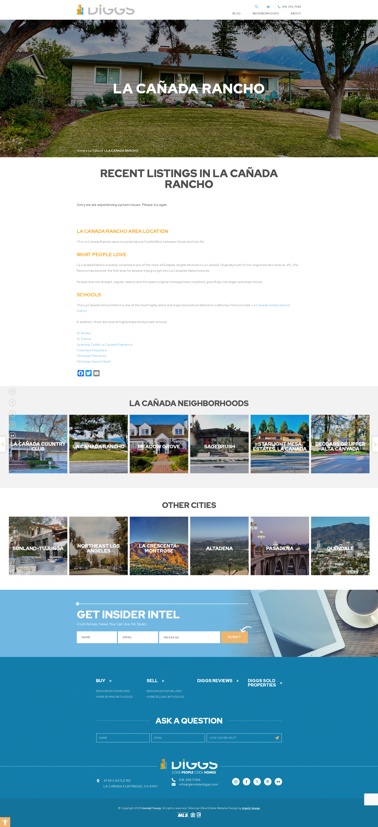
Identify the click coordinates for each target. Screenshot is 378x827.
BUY (100, 681)
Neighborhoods (266, 13)
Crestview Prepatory (92, 350)
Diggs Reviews (215, 681)
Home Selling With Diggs (165, 696)
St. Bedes (84, 333)
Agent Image (251, 808)
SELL (152, 681)
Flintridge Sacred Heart (94, 361)
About (296, 13)
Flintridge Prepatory (91, 356)
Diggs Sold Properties (262, 683)
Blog (237, 13)
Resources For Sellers (164, 691)
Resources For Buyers (113, 691)
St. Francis (84, 339)
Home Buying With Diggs (114, 696)
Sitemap (193, 808)
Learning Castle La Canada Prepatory (104, 344)
